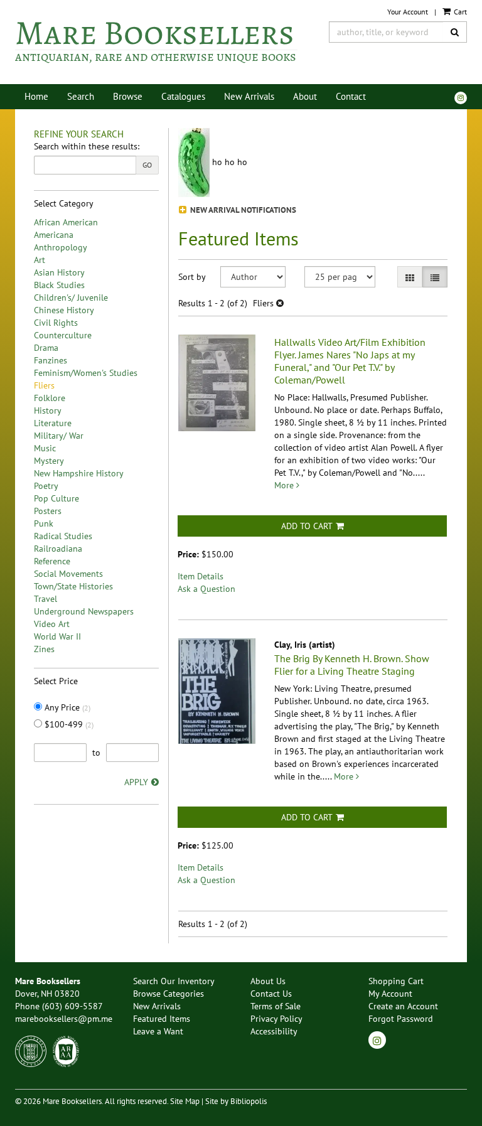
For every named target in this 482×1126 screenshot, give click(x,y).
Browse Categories (168, 993)
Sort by (192, 276)
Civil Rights (56, 322)
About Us (268, 981)
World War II (57, 636)
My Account (390, 993)
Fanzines (50, 360)
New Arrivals (249, 96)
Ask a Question (206, 588)
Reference (52, 561)
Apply (136, 782)
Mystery (49, 460)
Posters (48, 511)
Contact (351, 96)
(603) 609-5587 (72, 1006)
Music (45, 448)
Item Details (200, 576)
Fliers (44, 385)
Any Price (66, 707)
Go (147, 164)
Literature (53, 423)
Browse (127, 96)
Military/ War (58, 435)
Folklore (49, 398)
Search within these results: (86, 146)
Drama (46, 347)
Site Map (185, 1101)
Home (36, 96)
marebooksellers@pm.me (63, 1018)
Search (80, 96)
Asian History (59, 272)
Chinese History (64, 310)
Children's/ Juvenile (71, 297)
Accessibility (273, 1031)
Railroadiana (58, 548)
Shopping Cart (396, 981)
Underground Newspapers (84, 611)
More (285, 485)
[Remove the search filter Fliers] (280, 303)
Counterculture (63, 335)
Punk (43, 523)
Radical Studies (63, 536)
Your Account (407, 11)
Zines (44, 649)
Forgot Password (400, 1018)
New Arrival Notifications (242, 210)
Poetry (46, 485)
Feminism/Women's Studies (85, 372)
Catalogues (183, 96)
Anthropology (60, 247)
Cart (459, 11)
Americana (53, 234)
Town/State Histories (73, 586)
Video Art (52, 624)
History (48, 410)
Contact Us (271, 993)
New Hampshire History (79, 473)
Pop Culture (56, 498)
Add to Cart (307, 526)
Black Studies (59, 285)
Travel (45, 598)
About (305, 96)
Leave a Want (158, 1031)
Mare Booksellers (155, 40)
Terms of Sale (275, 1006)
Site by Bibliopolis (236, 1101)
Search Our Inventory (174, 981)
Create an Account (403, 1006)
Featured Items (161, 1018)
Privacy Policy (276, 1018)
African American (66, 222)
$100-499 (68, 724)
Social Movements (68, 573)
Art (39, 259)
